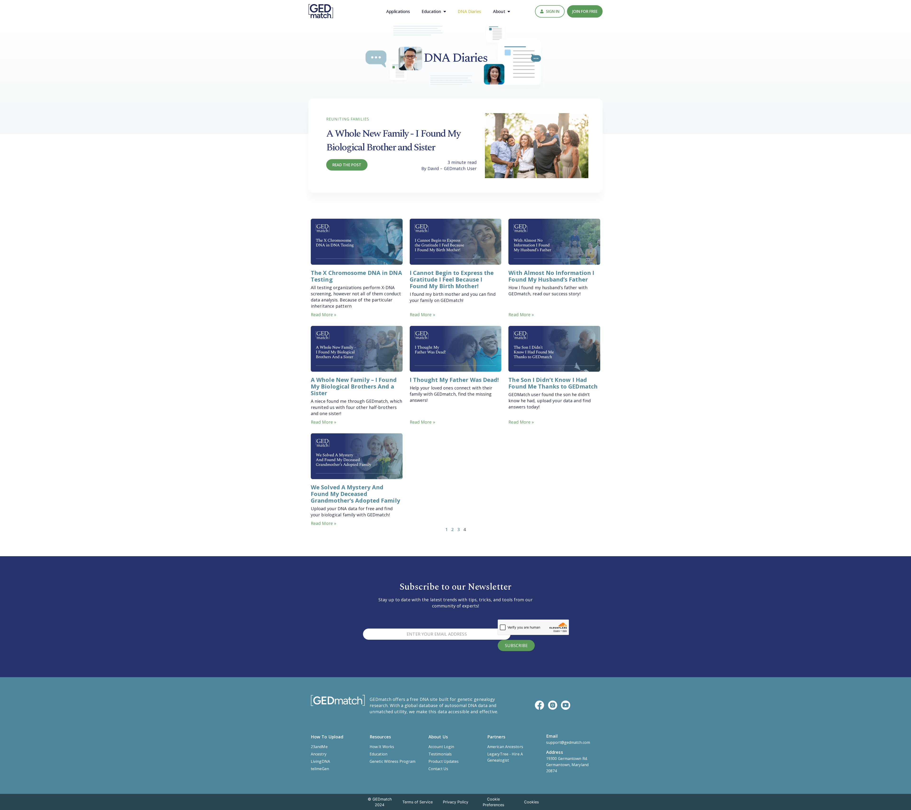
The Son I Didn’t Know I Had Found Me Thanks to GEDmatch (553, 383)
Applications (398, 11)
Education (431, 11)
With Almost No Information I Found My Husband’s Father (551, 276)
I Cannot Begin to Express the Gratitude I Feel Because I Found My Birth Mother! (452, 279)
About (499, 11)
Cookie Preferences (493, 802)
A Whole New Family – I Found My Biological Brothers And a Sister (354, 386)
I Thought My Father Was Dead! (454, 380)
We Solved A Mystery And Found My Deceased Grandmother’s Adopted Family (355, 493)
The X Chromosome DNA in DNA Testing (356, 276)
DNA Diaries (469, 11)
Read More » (323, 314)
